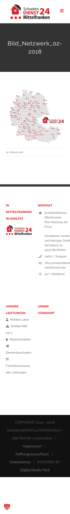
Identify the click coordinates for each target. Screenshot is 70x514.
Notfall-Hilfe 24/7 (16, 329)
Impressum (32, 446)
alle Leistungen (16, 372)
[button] (7, 507)
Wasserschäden (20, 339)
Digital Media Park (35, 470)
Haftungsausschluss (32, 454)
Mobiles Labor (19, 319)
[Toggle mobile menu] (62, 11)
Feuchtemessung (18, 366)
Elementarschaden (18, 352)
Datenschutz (20, 462)
